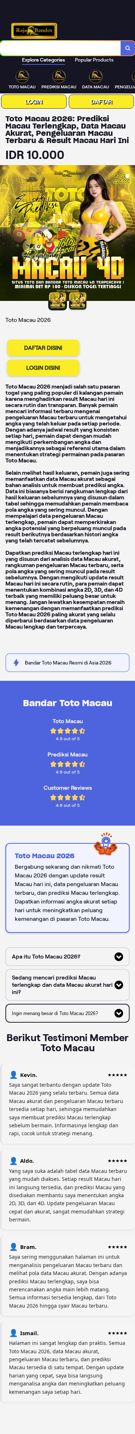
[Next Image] (129, 234)
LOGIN (33, 101)
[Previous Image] (6, 234)
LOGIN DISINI (43, 368)
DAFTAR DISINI (43, 348)
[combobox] (60, 48)
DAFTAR (101, 101)
